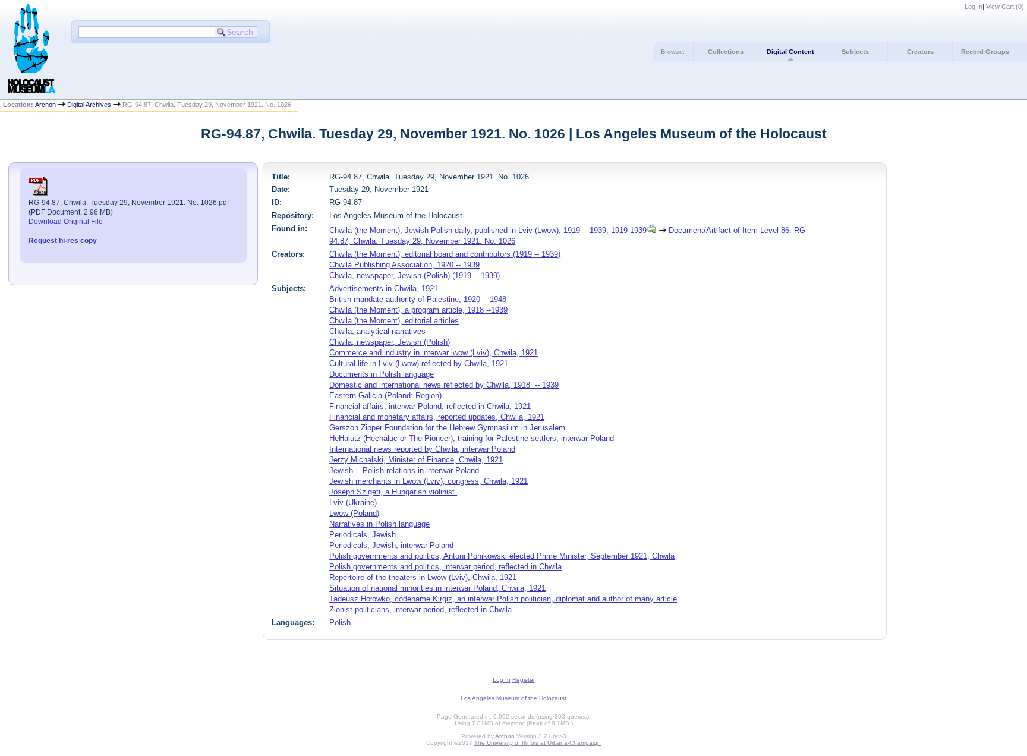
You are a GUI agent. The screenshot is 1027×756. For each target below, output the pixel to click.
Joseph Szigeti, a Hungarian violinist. (393, 491)
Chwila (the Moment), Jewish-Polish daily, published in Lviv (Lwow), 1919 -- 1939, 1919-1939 (488, 230)
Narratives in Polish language (379, 523)
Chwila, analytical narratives (377, 331)
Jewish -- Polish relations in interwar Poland (404, 470)
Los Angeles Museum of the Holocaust (513, 698)
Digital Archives (89, 104)
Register (523, 679)
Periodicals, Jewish (362, 534)
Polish (340, 622)
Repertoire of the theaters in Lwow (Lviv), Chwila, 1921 (422, 577)
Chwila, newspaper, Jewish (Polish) (389, 342)
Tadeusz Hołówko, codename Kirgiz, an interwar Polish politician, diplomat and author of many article (503, 598)
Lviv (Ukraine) (353, 502)
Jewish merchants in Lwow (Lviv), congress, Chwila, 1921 (428, 481)
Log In (973, 6)
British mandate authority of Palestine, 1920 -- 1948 (417, 299)
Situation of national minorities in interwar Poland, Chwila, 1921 (437, 588)
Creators (920, 51)
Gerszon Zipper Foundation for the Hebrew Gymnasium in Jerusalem (447, 427)
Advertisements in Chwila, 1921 (383, 288)
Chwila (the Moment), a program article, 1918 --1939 (418, 309)
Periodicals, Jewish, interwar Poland (391, 545)
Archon (45, 104)
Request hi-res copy (63, 240)
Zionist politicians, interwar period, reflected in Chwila (420, 609)
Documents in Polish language (381, 374)
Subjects (855, 51)
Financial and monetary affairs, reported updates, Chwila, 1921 (436, 416)
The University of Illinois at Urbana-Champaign (537, 742)
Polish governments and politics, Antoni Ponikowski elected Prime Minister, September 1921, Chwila (502, 556)
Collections (726, 51)
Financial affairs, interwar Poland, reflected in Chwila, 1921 (430, 406)
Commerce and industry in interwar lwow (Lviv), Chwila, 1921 (433, 352)
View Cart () (1005, 6)
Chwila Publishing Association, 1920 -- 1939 (404, 264)
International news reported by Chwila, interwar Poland (422, 449)
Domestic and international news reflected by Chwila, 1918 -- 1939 (444, 384)
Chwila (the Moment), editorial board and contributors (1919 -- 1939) (444, 254)
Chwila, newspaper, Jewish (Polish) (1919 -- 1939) (414, 275)
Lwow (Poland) (354, 513)
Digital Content (790, 51)
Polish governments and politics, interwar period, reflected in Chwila (445, 566)
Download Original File (66, 221)
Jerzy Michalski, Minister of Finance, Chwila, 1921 (416, 459)
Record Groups (985, 51)
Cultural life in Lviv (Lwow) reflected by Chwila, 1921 (418, 363)
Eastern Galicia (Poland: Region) (385, 395)
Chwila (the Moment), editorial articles (394, 320)
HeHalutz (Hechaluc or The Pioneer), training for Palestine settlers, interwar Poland (471, 438)
